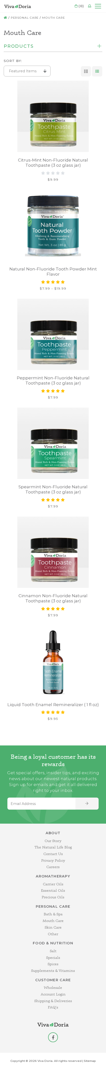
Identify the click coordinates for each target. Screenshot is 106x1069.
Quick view (35, 88)
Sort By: (13, 61)
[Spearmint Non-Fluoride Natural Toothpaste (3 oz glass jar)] (53, 443)
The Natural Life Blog (53, 847)
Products (19, 46)
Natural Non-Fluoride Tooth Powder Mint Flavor (53, 272)
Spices (53, 964)
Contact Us (53, 853)
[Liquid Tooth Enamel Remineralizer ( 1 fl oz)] (53, 661)
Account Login (53, 994)
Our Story (53, 840)
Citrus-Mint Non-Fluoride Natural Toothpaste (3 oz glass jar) (53, 163)
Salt (53, 951)
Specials (53, 957)
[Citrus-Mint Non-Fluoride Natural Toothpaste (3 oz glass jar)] (53, 116)
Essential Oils (53, 890)
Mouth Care (53, 17)
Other (53, 934)
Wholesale (53, 987)
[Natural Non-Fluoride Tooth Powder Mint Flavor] (53, 225)
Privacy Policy (53, 860)
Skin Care (53, 927)
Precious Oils (53, 897)
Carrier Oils (53, 884)
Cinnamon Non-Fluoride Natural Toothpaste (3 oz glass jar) (53, 598)
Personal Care (24, 17)
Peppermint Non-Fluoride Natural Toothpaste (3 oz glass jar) (53, 380)
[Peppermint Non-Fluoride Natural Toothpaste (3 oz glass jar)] (53, 334)
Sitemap (90, 1061)
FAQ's (53, 1007)
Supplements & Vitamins (53, 970)
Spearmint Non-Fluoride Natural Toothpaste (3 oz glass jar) (53, 489)
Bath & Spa (53, 914)
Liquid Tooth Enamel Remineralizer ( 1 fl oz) (53, 704)
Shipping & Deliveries (53, 1000)
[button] (27, 71)
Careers (53, 866)
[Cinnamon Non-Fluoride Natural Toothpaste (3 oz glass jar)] (53, 552)
